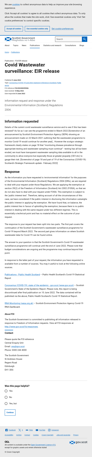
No (10, 397)
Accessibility (9, 435)
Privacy (75, 435)
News (24, 45)
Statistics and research (52, 45)
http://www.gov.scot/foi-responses (21, 326)
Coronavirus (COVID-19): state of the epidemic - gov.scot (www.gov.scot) (39, 285)
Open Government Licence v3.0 (43, 445)
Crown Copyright (47, 435)
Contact (27, 435)
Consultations (70, 45)
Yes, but (13, 403)
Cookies (36, 435)
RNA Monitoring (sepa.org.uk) (19, 303)
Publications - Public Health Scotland (22, 274)
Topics (15, 45)
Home (7, 52)
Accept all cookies (14, 29)
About (7, 45)
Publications (35, 45)
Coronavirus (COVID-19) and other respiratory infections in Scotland (32, 83)
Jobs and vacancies (63, 435)
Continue (10, 412)
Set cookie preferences (62, 28)
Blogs (82, 45)
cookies (16, 4)
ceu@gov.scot (18, 346)
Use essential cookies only (37, 29)
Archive (18, 435)
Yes (11, 391)
